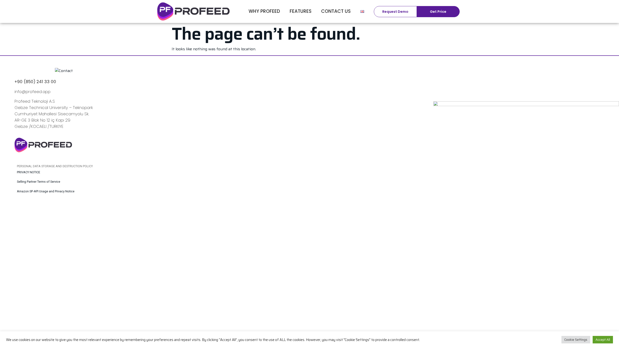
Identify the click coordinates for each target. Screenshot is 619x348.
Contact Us (336, 11)
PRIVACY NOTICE (28, 172)
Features (300, 11)
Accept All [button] (603, 339)
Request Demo (395, 11)
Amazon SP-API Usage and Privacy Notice (45, 191)
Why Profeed (264, 11)
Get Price (438, 11)
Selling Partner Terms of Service (38, 181)
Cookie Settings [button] (575, 339)
